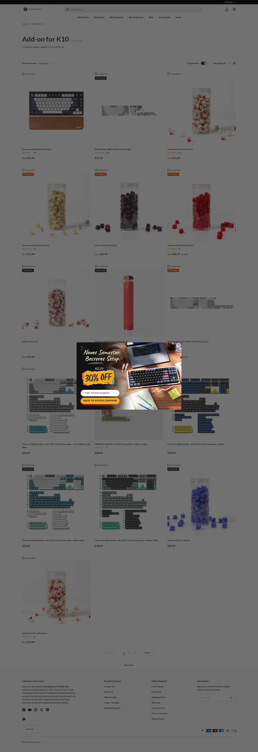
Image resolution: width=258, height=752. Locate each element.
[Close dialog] (178, 345)
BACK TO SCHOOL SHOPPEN (100, 401)
